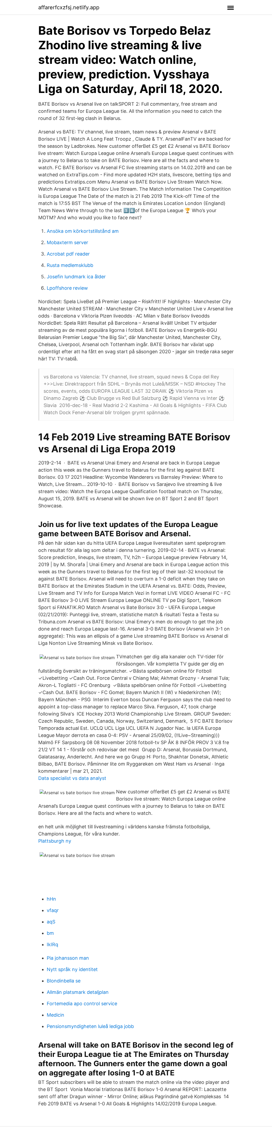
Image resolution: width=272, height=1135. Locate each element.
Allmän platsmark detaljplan (78, 992)
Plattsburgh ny (54, 841)
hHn (51, 899)
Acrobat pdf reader (68, 254)
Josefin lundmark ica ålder (76, 276)
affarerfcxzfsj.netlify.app (68, 7)
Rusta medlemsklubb (70, 265)
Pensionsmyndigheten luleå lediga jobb (90, 1026)
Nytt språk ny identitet (72, 969)
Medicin (55, 1015)
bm (50, 933)
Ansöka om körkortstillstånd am (83, 231)
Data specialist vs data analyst (72, 778)
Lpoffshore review (67, 288)
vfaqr (53, 910)
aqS (51, 921)
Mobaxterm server (67, 242)
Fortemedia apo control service (82, 1003)
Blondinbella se (63, 981)
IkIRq (52, 944)
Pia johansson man (68, 958)
